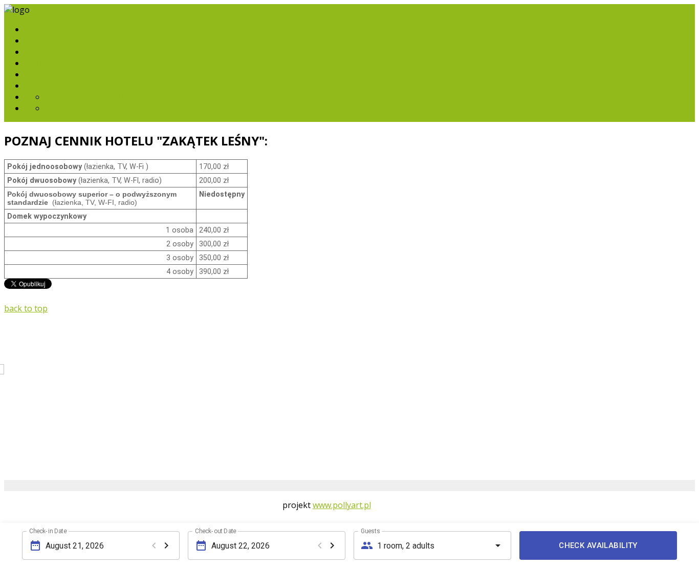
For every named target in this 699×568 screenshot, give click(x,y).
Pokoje (39, 51)
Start (38, 29)
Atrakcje (44, 74)
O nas (37, 40)
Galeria (41, 85)
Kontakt (96, 108)
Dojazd (60, 108)
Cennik (110, 96)
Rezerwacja (70, 96)
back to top (26, 308)
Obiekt (39, 63)
